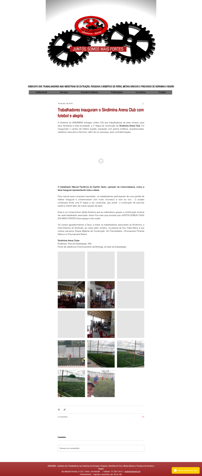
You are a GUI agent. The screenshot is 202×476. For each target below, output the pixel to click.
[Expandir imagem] (71, 265)
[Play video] (101, 161)
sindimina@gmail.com (132, 471)
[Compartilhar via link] (64, 410)
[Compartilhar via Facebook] (59, 410)
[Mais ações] (142, 103)
